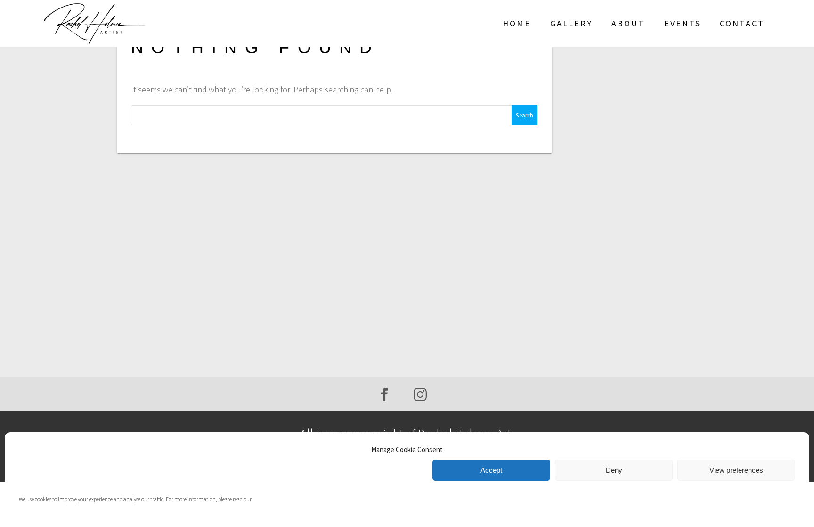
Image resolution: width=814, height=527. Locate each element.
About (628, 23)
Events (682, 23)
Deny (614, 470)
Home (517, 23)
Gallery (571, 23)
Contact (742, 23)
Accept (491, 470)
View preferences (736, 470)
